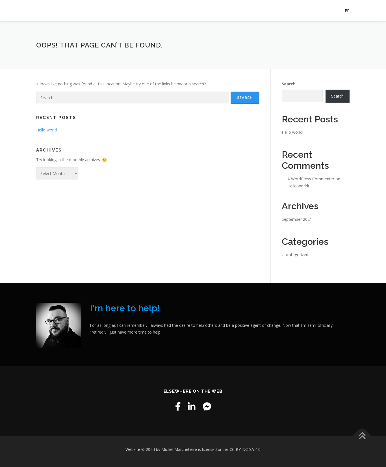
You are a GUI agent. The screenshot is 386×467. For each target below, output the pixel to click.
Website (133, 449)
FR (347, 10)
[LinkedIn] (191, 406)
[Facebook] (178, 406)
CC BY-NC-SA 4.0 (245, 449)
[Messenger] (207, 406)
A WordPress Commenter (310, 178)
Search (289, 84)
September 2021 (297, 219)
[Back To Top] (362, 436)
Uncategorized (295, 254)
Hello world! (47, 130)
